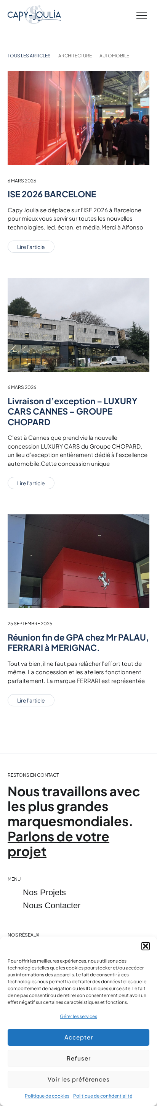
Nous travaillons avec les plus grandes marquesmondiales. (74, 821)
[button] (145, 946)
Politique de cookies (47, 1096)
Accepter (78, 1037)
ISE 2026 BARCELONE (52, 194)
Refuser (79, 1058)
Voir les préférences (79, 1079)
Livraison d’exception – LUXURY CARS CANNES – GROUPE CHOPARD (73, 411)
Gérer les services (78, 1016)
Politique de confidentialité (102, 1096)
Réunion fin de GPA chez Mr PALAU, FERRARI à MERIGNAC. (78, 642)
